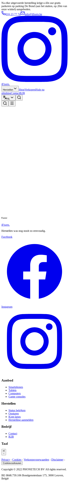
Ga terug (29, 210)
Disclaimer (57, 459)
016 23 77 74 (13, 14)
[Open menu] (12, 103)
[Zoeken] (19, 98)
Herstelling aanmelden (20, 419)
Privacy (5, 459)
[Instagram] (34, 80)
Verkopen (30, 89)
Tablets (12, 390)
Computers (14, 393)
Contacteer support (45, 210)
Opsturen (13, 413)
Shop (22, 89)
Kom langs (14, 416)
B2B (22, 93)
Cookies (16, 459)
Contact (15, 93)
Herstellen (8, 89)
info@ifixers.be (33, 14)
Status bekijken (16, 410)
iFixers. (5, 84)
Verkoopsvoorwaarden (36, 459)
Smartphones (15, 387)
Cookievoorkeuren (12, 463)
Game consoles (16, 396)
